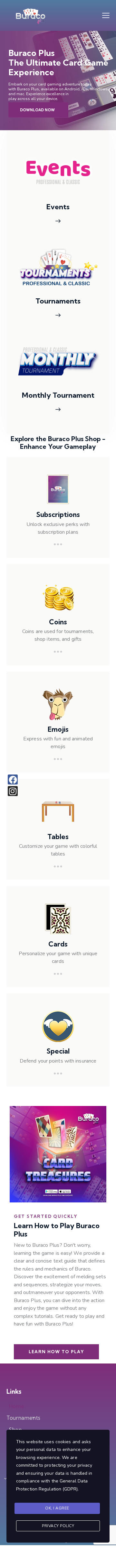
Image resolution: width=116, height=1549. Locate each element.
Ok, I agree (57, 1508)
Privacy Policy (58, 1525)
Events (58, 207)
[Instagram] (13, 791)
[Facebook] (13, 779)
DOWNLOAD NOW (37, 110)
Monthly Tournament (58, 395)
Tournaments (58, 301)
